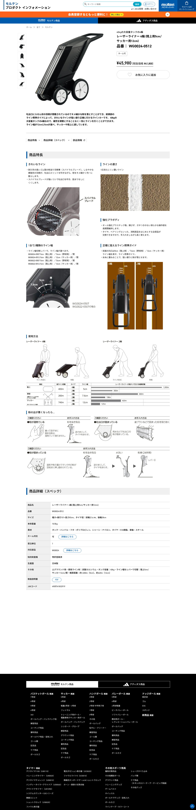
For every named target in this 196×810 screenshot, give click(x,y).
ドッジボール (151, 693)
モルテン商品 (53, 20)
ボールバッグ (95, 723)
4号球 (33, 710)
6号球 (33, 701)
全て (38, 27)
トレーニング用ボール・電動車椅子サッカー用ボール (73, 716)
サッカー (67, 693)
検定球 (145, 697)
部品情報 (77, 140)
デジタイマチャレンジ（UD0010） (40, 780)
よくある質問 (137, 9)
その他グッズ (136, 787)
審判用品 (34, 732)
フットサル (65, 710)
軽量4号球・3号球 (68, 706)
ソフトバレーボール (120, 714)
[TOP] (192, 806)
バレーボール (121, 693)
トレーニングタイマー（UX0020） (40, 776)
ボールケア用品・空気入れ (42, 737)
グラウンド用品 (67, 735)
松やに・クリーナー (97, 728)
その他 (92, 719)
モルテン (49, 27)
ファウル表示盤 (32, 807)
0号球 (91, 714)
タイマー (33, 768)
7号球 (33, 697)
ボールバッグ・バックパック (73, 722)
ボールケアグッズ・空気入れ (117, 798)
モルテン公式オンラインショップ (186, 8)
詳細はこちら (67, 536)
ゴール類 (34, 741)
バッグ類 (134, 776)
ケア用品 (34, 750)
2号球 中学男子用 (96, 706)
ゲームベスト (110, 789)
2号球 (91, 701)
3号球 (91, 697)
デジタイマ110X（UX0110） (38, 771)
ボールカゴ (35, 754)
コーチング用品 (37, 728)
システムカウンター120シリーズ (39, 793)
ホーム (29, 27)
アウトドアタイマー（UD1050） (39, 789)
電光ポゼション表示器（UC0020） (78, 771)
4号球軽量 (116, 706)
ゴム (144, 701)
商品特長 (32, 140)
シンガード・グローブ (70, 726)
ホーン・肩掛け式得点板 (74, 784)
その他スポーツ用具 (115, 768)
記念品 (33, 745)
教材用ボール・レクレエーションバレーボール (125, 720)
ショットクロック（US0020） (38, 802)
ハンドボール (98, 693)
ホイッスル (110, 793)
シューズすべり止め (139, 771)
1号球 (91, 710)
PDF (56, 579)
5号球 (33, 706)
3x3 (32, 714)
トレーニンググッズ (113, 784)
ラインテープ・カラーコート (117, 807)
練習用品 (34, 723)
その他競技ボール (112, 776)
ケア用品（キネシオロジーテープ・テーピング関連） (149, 781)
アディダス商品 (150, 20)
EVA (143, 706)
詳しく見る (115, 15)
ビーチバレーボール (120, 710)
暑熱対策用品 (110, 771)
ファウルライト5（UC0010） (76, 776)
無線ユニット (31, 798)
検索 (137, 4)
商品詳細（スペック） (54, 140)
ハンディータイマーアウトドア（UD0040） (44, 784)
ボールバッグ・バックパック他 (44, 719)
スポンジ (146, 710)
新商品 (147, 715)
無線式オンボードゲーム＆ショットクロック (82, 780)
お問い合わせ (150, 9)
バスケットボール (42, 693)
